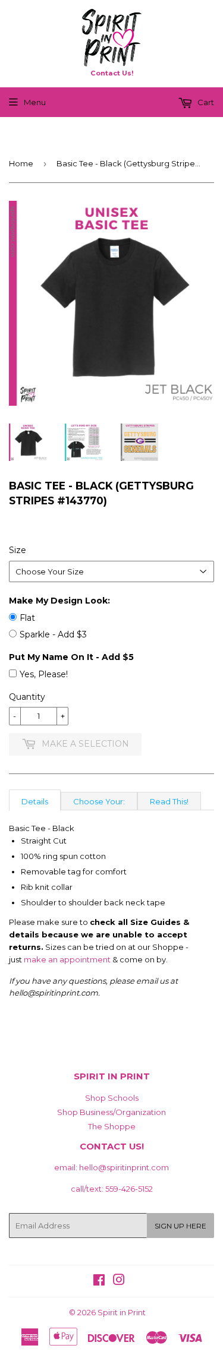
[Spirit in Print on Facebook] (99, 1281)
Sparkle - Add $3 (53, 634)
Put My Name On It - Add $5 (71, 657)
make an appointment (67, 959)
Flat (27, 617)
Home (21, 163)
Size (17, 550)
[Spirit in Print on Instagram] (119, 1281)
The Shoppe (112, 1126)
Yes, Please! (44, 674)
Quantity (27, 696)
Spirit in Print (122, 1312)
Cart (205, 102)
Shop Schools (112, 1098)
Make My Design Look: (59, 600)
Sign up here (180, 1225)
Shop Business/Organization (111, 1112)
